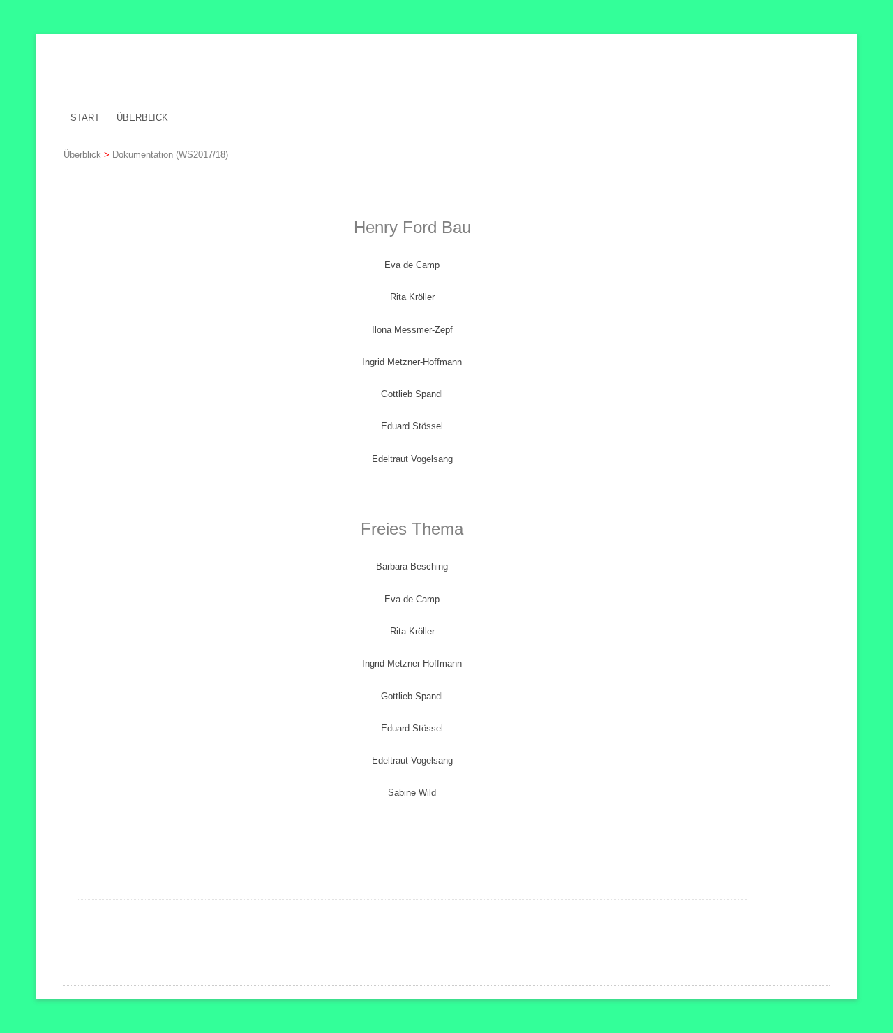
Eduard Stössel (412, 426)
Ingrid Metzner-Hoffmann (412, 362)
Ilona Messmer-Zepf (412, 330)
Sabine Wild (412, 792)
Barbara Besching (412, 566)
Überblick (142, 117)
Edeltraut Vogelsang (412, 459)
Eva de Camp (412, 265)
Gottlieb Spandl (412, 394)
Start (85, 117)
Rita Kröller (412, 297)
